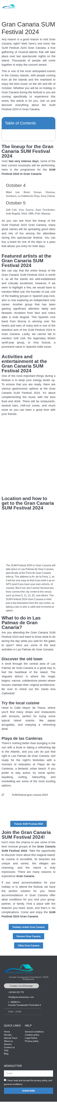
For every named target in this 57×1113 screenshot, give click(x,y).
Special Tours (10, 1038)
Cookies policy (32, 1035)
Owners (8, 1044)
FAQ (6, 1050)
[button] (52, 7)
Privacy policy (31, 1041)
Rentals (8, 1035)
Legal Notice (31, 1038)
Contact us (9, 1047)
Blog (6, 1053)
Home (7, 1031)
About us (8, 1041)
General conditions (34, 1031)
